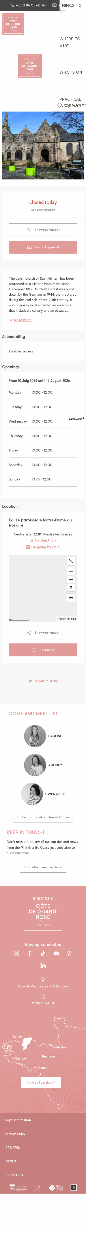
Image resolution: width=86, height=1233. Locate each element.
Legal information (18, 1120)
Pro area (13, 1148)
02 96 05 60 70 (43, 1003)
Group (11, 1161)
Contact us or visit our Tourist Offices (43, 817)
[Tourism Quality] (38, 1188)
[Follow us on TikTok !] (43, 954)
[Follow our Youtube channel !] (56, 954)
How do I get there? (41, 1082)
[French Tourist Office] (56, 1188)
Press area (14, 1175)
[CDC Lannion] (18, 1188)
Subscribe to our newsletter (43, 867)
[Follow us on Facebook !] (29, 954)
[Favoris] (60, 106)
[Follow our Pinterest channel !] (69, 954)
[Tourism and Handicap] (73, 1188)
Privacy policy (15, 1134)
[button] (67, 106)
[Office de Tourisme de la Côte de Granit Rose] (30, 62)
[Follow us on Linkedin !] (43, 966)
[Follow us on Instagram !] (16, 954)
